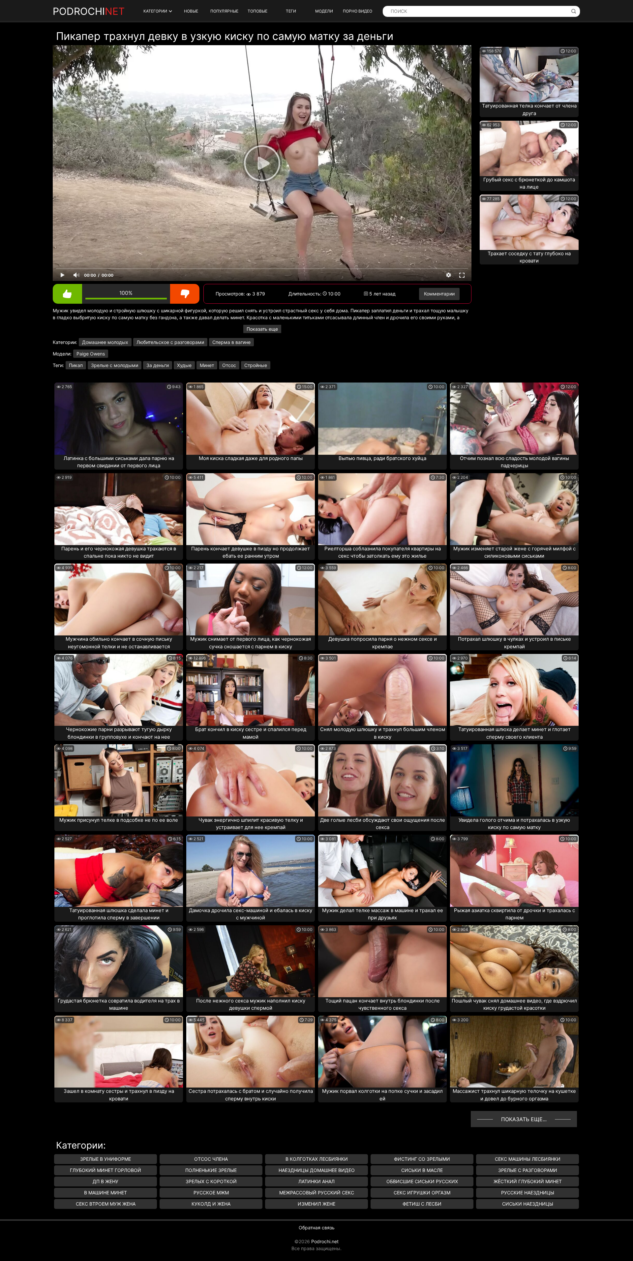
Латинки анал (316, 1181)
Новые (191, 11)
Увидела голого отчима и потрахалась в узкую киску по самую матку (514, 824)
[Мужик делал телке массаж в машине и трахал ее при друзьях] (382, 871)
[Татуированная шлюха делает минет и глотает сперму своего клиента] (514, 690)
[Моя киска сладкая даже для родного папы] (250, 418)
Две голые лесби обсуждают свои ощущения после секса (382, 824)
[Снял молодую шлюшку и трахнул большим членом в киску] (382, 690)
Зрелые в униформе (105, 1159)
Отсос (229, 365)
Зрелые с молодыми (114, 365)
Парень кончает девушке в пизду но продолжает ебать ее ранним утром (250, 552)
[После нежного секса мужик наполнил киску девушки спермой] (250, 961)
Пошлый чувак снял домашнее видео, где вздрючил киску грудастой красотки (514, 1004)
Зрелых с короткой (211, 1181)
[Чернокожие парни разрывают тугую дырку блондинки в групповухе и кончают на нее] (118, 690)
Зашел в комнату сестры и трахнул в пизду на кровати (119, 1095)
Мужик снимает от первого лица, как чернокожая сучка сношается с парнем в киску (250, 643)
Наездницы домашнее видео (317, 1170)
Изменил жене (316, 1204)
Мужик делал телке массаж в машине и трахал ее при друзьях (382, 914)
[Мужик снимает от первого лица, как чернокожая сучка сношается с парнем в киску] (250, 599)
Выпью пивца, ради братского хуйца (382, 458)
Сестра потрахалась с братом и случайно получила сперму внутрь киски (251, 1095)
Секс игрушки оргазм (422, 1192)
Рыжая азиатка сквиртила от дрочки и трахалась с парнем (514, 914)
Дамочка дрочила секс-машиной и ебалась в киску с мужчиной (250, 914)
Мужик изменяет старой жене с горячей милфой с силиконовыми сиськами (514, 552)
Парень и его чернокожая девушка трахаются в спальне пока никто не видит (118, 552)
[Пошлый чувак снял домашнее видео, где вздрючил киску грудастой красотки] (514, 961)
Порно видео (357, 11)
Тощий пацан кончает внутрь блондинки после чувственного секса (382, 1004)
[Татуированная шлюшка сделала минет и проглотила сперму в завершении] (118, 871)
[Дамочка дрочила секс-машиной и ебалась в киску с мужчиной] (250, 871)
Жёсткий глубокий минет (528, 1181)
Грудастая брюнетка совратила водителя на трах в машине (119, 1004)
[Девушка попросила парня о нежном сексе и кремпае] (382, 599)
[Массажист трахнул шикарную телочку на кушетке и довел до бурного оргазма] (514, 1052)
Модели (324, 11)
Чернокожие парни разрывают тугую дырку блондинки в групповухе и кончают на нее (119, 733)
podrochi (89, 11)
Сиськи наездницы (527, 1204)
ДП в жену (105, 1181)
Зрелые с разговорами (527, 1170)
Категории (155, 11)
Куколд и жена (211, 1204)
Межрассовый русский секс (316, 1192)
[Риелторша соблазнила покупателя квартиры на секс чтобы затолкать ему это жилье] (382, 509)
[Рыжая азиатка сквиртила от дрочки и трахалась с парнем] (514, 871)
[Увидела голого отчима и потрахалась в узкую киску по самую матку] (514, 780)
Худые (184, 365)
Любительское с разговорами (170, 342)
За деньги (157, 365)
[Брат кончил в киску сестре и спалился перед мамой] (250, 690)
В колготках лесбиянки (317, 1159)
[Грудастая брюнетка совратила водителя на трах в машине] (118, 961)
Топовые (257, 11)
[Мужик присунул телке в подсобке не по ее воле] (118, 780)
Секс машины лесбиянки (527, 1159)
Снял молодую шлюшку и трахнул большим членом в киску (382, 733)
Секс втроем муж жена (106, 1204)
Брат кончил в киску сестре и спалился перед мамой (250, 733)
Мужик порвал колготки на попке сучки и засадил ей (382, 1095)
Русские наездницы (527, 1192)
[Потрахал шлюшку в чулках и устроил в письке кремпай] (514, 599)
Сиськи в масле (422, 1170)
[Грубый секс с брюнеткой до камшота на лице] (529, 148)
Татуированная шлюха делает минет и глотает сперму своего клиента (514, 733)
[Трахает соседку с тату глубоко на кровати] (529, 222)
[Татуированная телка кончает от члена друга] (529, 74)
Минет (207, 365)
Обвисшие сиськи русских (422, 1181)
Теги (291, 11)
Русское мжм (211, 1192)
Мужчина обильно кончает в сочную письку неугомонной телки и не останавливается (119, 643)
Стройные (255, 365)
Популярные (224, 11)
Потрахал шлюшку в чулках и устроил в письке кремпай (514, 643)
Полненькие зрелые (211, 1170)
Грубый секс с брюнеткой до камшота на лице (529, 183)
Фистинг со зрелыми (422, 1159)
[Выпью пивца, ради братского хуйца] (382, 418)
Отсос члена (211, 1159)
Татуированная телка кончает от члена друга (529, 109)
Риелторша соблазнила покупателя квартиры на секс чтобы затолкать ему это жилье (382, 552)
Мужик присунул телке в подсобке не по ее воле (118, 820)
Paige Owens (90, 353)
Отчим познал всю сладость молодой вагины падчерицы (514, 462)
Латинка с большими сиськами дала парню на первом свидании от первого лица (119, 462)
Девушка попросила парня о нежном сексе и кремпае (382, 643)
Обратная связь (317, 1227)
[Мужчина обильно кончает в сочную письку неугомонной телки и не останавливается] (118, 599)
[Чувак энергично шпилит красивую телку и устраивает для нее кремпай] (250, 780)
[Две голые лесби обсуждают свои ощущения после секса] (382, 780)
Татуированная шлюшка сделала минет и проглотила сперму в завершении (118, 914)
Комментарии (439, 293)
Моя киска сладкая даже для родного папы (251, 458)
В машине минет (105, 1192)
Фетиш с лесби (422, 1204)
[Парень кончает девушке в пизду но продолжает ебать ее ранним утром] (250, 509)
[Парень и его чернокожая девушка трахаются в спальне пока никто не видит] (118, 509)
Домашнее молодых (105, 342)
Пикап (76, 365)
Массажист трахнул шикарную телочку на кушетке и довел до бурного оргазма (514, 1095)
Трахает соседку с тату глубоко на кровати (529, 257)
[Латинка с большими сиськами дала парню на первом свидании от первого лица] (118, 418)
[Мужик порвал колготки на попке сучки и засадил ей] (382, 1052)
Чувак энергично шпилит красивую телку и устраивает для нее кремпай (250, 824)
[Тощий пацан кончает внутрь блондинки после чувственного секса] (382, 961)
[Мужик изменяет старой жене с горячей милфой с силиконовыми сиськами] (514, 509)
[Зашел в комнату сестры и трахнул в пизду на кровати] (118, 1052)
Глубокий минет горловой (105, 1170)
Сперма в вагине (231, 342)
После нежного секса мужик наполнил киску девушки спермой (250, 1004)
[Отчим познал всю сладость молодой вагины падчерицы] (514, 418)
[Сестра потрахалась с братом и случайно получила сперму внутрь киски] (250, 1052)
